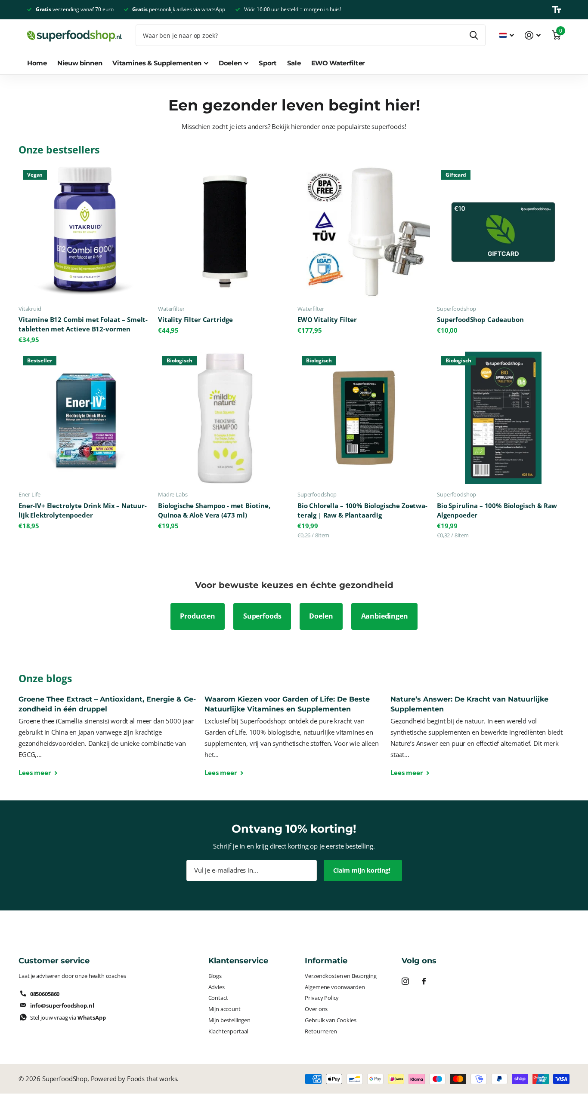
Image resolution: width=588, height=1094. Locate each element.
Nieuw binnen (79, 63)
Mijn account (224, 1009)
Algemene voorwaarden (335, 987)
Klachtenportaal (228, 1031)
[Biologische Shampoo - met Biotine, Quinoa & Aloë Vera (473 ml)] (224, 418)
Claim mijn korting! (362, 870)
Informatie (326, 960)
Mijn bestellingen (229, 1020)
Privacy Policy (322, 998)
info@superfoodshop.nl (62, 1005)
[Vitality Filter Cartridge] (224, 232)
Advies (216, 987)
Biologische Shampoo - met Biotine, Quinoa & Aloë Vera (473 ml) (214, 510)
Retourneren (321, 1031)
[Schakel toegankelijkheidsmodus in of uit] (556, 9)
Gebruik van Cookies (330, 1020)
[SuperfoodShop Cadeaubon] (503, 232)
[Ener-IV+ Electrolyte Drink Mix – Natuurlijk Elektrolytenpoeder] (85, 418)
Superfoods (262, 616)
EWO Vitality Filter (327, 319)
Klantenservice (238, 960)
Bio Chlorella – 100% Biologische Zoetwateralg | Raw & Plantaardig (362, 510)
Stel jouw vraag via (68, 1017)
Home (37, 63)
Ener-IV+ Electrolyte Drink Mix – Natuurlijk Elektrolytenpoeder (83, 510)
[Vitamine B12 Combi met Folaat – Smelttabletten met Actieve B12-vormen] (85, 232)
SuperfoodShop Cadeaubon (480, 319)
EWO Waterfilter (338, 63)
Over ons (316, 1009)
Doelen (321, 616)
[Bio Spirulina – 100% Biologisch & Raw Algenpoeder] (503, 418)
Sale (294, 63)
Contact (218, 998)
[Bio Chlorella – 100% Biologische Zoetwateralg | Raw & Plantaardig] (363, 418)
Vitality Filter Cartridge (195, 319)
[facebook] (424, 981)
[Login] (533, 35)
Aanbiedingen (384, 616)
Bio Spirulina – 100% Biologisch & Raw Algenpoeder (497, 510)
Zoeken (474, 35)
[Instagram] (405, 981)
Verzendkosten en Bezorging (340, 976)
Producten (197, 616)
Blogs (215, 976)
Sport (268, 63)
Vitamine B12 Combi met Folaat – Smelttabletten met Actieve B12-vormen (83, 324)
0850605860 (44, 994)
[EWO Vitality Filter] (363, 232)
